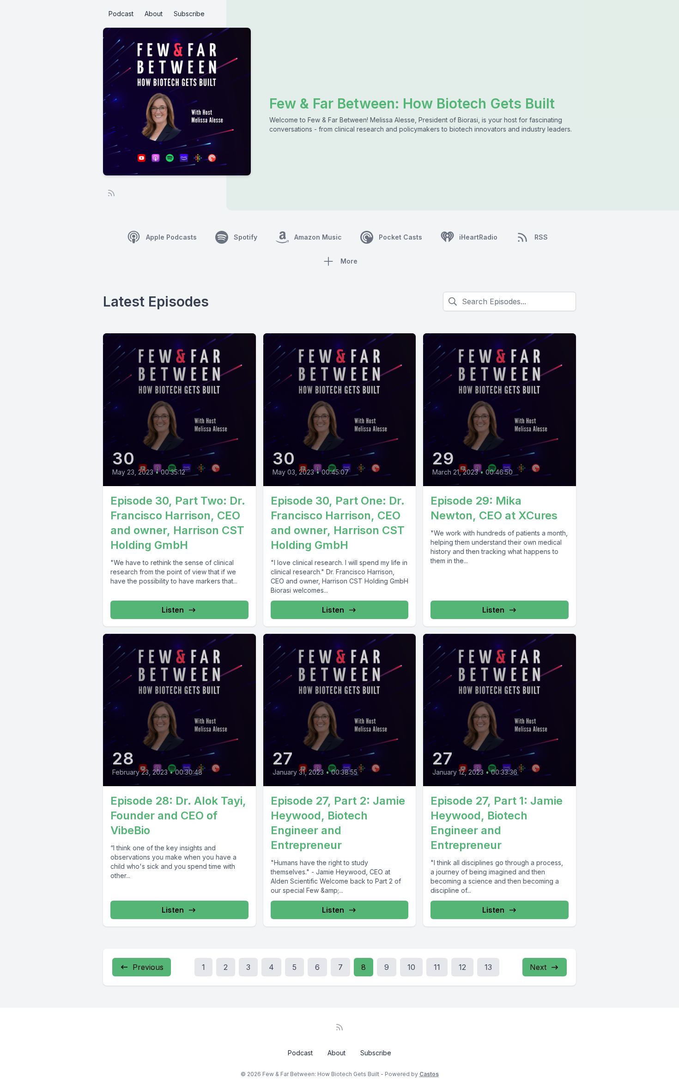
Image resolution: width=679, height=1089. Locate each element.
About (154, 14)
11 (437, 967)
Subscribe (189, 14)
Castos (429, 1074)
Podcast (121, 14)
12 (462, 967)
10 (411, 967)
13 (488, 967)
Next (538, 967)
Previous (148, 967)
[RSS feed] (111, 193)
